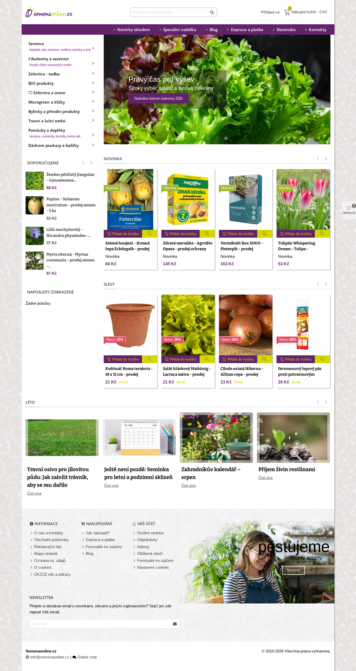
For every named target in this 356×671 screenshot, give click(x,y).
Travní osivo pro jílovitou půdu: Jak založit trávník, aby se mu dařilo (58, 477)
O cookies (43, 567)
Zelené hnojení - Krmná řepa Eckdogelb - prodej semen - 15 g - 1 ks (127, 249)
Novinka (113, 158)
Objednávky (147, 539)
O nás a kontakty (48, 533)
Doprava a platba (247, 29)
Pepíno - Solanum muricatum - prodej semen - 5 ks (71, 205)
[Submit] (212, 12)
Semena (59, 46)
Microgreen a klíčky (46, 102)
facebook (293, 570)
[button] (83, 163)
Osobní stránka (150, 533)
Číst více (34, 493)
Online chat (87, 657)
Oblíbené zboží (150, 553)
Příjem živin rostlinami (287, 469)
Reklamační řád (47, 546)
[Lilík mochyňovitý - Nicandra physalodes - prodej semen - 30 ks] (35, 236)
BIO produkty (41, 83)
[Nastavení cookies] (134, 567)
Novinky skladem (133, 29)
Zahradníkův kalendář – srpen (211, 473)
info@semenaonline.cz (49, 657)
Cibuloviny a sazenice (50, 61)
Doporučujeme (43, 162)
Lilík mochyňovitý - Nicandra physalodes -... (68, 232)
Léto (30, 402)
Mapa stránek (46, 553)
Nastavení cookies (153, 567)
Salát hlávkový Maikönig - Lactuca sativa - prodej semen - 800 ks (187, 374)
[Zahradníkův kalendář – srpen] (216, 437)
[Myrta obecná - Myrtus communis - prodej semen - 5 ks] (35, 260)
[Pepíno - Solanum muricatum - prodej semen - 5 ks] (35, 205)
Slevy (109, 284)
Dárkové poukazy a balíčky (53, 145)
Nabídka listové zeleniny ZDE (158, 98)
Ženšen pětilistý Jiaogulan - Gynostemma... (70, 177)
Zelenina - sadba (44, 73)
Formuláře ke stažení (104, 546)
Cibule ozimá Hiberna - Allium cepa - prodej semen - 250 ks (241, 374)
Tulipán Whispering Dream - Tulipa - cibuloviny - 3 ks (296, 249)
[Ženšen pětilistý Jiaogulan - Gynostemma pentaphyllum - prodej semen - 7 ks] (35, 181)
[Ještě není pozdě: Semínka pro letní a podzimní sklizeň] (139, 437)
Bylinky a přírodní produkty (54, 111)
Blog (214, 29)
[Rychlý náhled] (149, 234)
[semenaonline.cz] (57, 12)
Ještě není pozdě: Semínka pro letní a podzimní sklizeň (138, 473)
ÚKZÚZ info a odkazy (52, 574)
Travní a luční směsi (46, 120)
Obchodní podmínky (51, 539)
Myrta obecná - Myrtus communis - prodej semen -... (70, 260)
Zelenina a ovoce (49, 92)
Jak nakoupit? (97, 533)
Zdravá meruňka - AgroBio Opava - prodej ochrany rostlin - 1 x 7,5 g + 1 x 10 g (187, 249)
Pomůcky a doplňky (54, 133)
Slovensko (286, 29)
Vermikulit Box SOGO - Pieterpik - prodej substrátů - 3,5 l (241, 249)
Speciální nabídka (179, 29)
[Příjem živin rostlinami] (293, 437)
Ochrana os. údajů (49, 560)
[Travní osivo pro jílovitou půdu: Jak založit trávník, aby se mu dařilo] (62, 437)
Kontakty (317, 29)
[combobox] (169, 12)
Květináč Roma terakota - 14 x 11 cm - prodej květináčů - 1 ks (129, 374)
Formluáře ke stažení (155, 560)
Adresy (143, 546)
